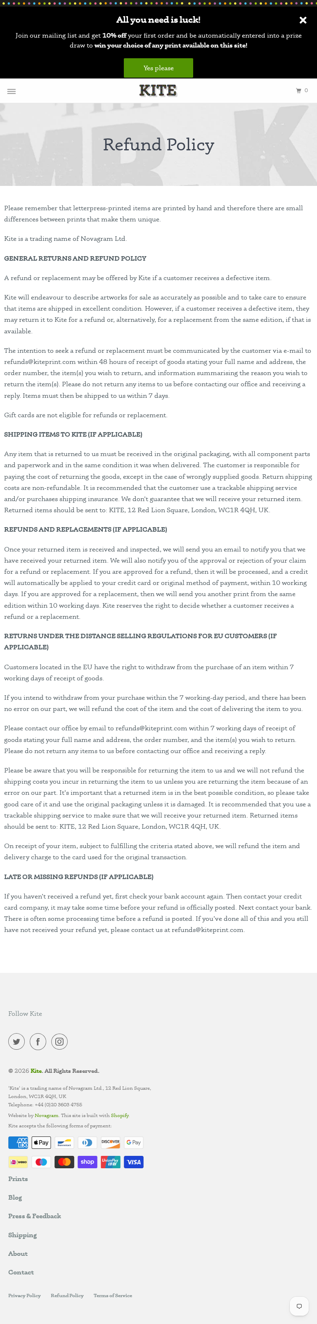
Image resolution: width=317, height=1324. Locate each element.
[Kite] (158, 90)
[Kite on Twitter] (18, 1043)
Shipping (22, 1235)
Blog (15, 1197)
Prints (18, 1178)
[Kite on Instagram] (61, 1043)
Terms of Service (113, 1295)
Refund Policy (67, 1295)
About (18, 1253)
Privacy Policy (24, 1295)
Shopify (119, 1115)
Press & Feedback (34, 1216)
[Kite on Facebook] (40, 1043)
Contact (21, 1272)
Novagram (47, 1115)
